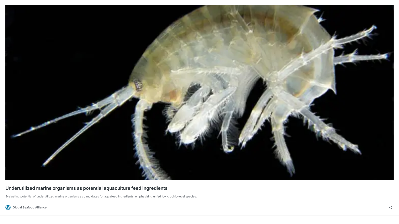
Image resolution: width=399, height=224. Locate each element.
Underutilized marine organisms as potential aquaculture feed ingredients (86, 188)
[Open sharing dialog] (391, 206)
